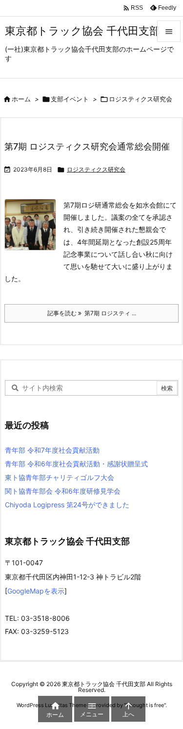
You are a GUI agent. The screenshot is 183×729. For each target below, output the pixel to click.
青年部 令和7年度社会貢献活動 (52, 450)
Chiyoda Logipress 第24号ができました (67, 504)
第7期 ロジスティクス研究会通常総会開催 (87, 146)
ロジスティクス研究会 (96, 169)
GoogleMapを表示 (35, 591)
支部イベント (70, 99)
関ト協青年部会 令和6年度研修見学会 (63, 491)
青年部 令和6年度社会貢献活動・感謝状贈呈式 (76, 464)
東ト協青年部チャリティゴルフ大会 (59, 477)
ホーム (21, 99)
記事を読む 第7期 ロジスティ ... (91, 313)
